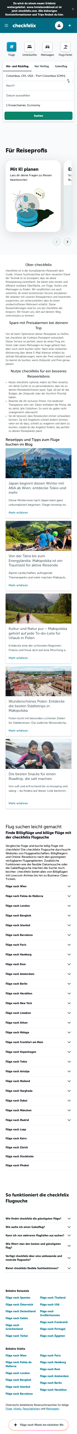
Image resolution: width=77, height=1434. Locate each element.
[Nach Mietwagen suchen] (47, 47)
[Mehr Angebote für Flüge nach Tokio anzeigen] (69, 1061)
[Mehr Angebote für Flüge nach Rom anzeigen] (69, 964)
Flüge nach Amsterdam (20, 973)
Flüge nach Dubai (16, 1100)
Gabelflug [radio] (61, 66)
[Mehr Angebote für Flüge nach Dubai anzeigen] (69, 1100)
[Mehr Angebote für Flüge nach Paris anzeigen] (69, 945)
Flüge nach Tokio (16, 1061)
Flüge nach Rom (16, 964)
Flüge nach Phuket (17, 1165)
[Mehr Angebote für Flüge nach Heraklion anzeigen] (69, 993)
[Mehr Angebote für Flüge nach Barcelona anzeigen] (69, 935)
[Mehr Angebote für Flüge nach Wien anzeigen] (69, 886)
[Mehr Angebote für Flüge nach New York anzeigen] (69, 1003)
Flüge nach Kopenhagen (21, 1051)
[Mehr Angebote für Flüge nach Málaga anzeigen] (69, 1032)
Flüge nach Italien (17, 1318)
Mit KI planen (24, 169)
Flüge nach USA (49, 1304)
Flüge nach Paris (16, 944)
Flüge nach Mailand (18, 1081)
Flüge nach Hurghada (19, 1090)
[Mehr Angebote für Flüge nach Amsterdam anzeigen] (69, 974)
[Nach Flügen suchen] (11, 47)
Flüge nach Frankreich (54, 1322)
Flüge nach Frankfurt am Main (24, 1042)
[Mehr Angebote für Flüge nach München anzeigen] (69, 1110)
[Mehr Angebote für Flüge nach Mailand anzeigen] (69, 1081)
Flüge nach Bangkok (18, 915)
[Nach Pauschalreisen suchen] (65, 47)
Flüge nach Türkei (17, 1335)
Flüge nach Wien (16, 886)
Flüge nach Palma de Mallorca (24, 896)
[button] (73, 9)
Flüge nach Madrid (17, 1120)
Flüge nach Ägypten (52, 1335)
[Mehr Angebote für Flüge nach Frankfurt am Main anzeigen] (69, 1042)
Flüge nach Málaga (17, 1032)
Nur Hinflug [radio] (42, 66)
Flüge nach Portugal (52, 1328)
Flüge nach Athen (17, 1022)
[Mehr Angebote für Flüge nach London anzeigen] (69, 906)
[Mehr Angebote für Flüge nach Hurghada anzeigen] (69, 1091)
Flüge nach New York (19, 1003)
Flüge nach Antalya (18, 1071)
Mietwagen (52, 1408)
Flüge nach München (19, 1110)
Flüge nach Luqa (16, 1129)
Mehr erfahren (18, 512)
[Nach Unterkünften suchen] (29, 47)
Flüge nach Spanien (18, 1297)
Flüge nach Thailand (53, 1297)
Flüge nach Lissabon (18, 1012)
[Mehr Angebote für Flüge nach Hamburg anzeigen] (69, 954)
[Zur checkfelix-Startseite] (24, 25)
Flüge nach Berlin (16, 983)
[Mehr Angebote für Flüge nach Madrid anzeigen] (69, 1120)
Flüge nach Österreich (19, 1304)
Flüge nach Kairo (16, 1138)
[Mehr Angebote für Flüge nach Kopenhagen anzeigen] (69, 1052)
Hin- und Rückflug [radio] (17, 66)
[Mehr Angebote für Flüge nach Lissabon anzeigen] (69, 1013)
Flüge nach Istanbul (18, 925)
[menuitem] (11, 49)
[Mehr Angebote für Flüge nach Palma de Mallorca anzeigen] (69, 896)
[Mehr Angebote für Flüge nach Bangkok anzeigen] (69, 915)
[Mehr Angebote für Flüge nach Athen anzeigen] (69, 1022)
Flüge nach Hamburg (19, 954)
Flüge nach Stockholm (19, 1156)
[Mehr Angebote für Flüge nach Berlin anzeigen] (69, 983)
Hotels (17, 1408)
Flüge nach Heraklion (19, 993)
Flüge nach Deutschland (21, 1311)
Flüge (9, 1408)
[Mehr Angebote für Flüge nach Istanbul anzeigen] (69, 925)
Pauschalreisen (31, 1408)
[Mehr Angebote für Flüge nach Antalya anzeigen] (69, 1071)
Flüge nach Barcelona (19, 935)
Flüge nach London (18, 905)
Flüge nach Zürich (17, 1147)
